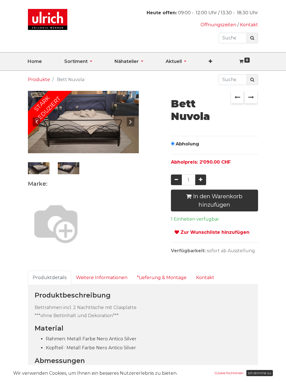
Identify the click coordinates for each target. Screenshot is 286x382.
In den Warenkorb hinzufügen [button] (217, 200)
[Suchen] (252, 38)
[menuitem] (46, 61)
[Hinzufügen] (200, 180)
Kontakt (249, 24)
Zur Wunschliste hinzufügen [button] (214, 232)
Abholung (187, 144)
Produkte (39, 79)
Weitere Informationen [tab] (101, 277)
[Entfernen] (176, 180)
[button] (222, 61)
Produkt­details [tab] (49, 277)
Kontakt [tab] (205, 277)
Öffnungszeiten (219, 24)
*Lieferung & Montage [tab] (162, 277)
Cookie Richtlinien (229, 373)
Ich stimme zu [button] (259, 373)
